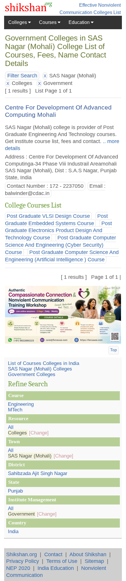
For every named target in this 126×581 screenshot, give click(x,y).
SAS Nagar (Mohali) (30, 456)
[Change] (39, 433)
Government (21, 514)
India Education (56, 568)
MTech (15, 410)
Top (113, 349)
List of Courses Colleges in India (43, 363)
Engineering (21, 404)
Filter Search (22, 76)
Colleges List (107, 12)
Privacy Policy (22, 561)
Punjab (15, 491)
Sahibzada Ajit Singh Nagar (37, 473)
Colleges (18, 22)
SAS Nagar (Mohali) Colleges (40, 369)
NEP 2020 (18, 568)
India (13, 531)
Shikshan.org (21, 554)
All (10, 427)
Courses (48, 22)
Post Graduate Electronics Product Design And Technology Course (58, 230)
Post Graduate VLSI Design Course (48, 216)
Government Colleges (31, 374)
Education (80, 22)
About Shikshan (87, 554)
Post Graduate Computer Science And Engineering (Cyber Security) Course (60, 245)
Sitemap (94, 561)
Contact (53, 554)
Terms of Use (61, 561)
